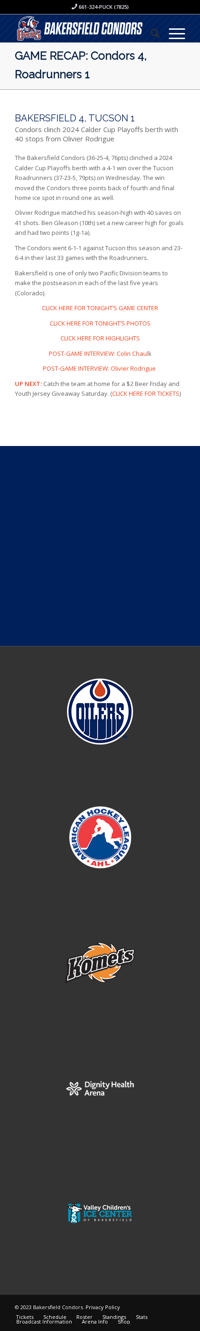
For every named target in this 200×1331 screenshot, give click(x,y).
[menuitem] (150, 33)
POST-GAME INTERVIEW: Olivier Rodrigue (100, 368)
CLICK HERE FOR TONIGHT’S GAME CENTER (100, 308)
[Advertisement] (100, 546)
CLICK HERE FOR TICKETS (146, 393)
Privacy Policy (103, 1307)
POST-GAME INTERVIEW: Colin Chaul (98, 353)
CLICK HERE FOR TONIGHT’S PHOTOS (100, 323)
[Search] (150, 33)
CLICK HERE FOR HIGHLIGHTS (100, 338)
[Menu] (172, 33)
